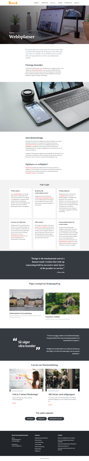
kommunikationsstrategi (17, 236)
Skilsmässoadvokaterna (63, 446)
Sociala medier (38, 444)
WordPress (40, 70)
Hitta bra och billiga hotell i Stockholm (66, 438)
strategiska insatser (30, 173)
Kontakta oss (28, 167)
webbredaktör (17, 194)
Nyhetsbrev (30, 418)
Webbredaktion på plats (56, 418)
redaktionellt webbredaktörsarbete (43, 198)
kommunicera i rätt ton (31, 144)
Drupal (33, 70)
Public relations (38, 440)
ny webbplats (62, 195)
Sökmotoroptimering (39, 446)
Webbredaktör (38, 448)
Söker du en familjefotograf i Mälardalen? (67, 443)
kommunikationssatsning (65, 241)
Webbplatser (41, 418)
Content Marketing (39, 442)
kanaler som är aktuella (40, 227)
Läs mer (14, 403)
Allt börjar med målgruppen (61, 394)
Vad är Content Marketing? (25, 394)
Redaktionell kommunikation (41, 438)
